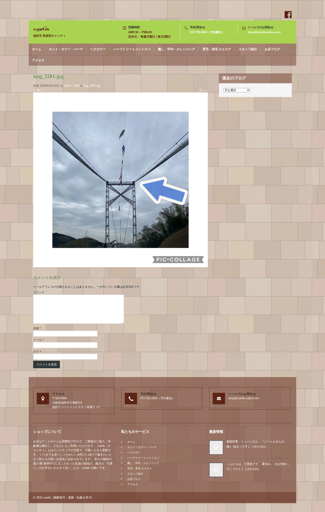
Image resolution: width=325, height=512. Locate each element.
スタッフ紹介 (248, 49)
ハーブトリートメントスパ (132, 49)
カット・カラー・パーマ (66, 49)
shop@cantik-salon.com (264, 32)
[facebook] (288, 14)
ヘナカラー (98, 49)
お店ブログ (272, 49)
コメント (39, 292)
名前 (37, 328)
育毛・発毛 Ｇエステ (217, 49)
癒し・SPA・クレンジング (176, 49)
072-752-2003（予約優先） (207, 32)
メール (38, 339)
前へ (38, 90)
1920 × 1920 (71, 85)
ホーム (36, 49)
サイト (37, 351)
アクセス (38, 60)
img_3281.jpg (91, 85)
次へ (203, 90)
